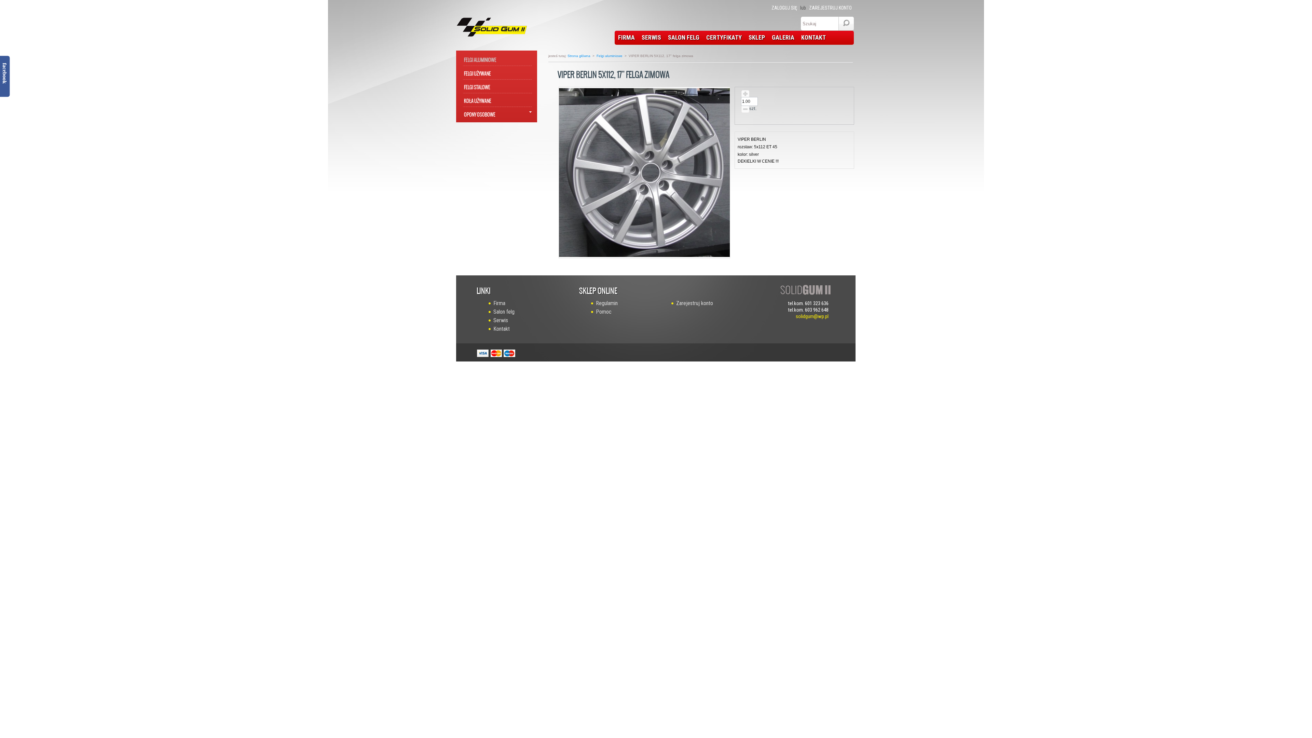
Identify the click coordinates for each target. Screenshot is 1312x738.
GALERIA (783, 37)
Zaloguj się (784, 8)
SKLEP (757, 37)
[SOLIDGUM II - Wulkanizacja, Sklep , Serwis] (485, 25)
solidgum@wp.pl (812, 316)
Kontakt (501, 329)
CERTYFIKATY (724, 37)
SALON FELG (683, 37)
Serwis (500, 320)
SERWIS (651, 37)
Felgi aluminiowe (480, 59)
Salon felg (504, 312)
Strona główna (579, 56)
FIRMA (626, 37)
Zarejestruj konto (830, 8)
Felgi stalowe (477, 86)
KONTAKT (813, 37)
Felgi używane (477, 72)
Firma (499, 303)
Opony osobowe (479, 113)
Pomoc (604, 312)
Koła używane (477, 100)
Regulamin (607, 303)
